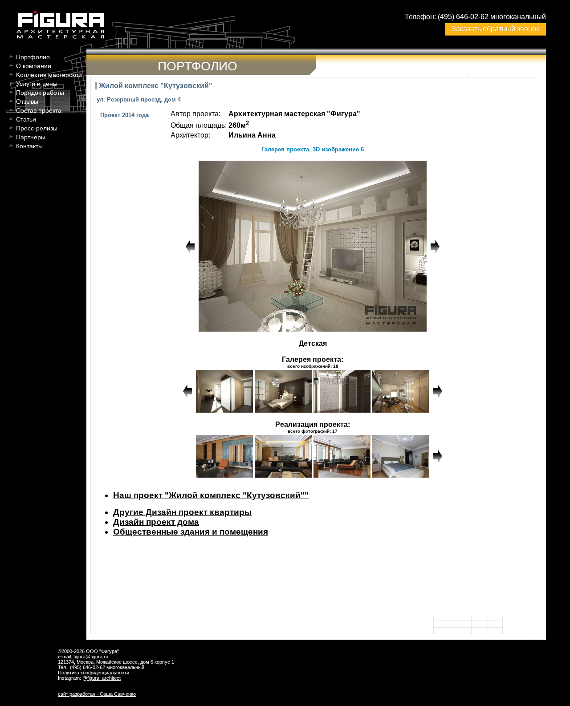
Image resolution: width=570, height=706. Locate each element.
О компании (33, 65)
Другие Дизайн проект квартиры (182, 512)
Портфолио (33, 57)
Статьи (26, 119)
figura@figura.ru (90, 656)
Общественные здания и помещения (190, 531)
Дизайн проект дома (156, 522)
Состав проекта (38, 110)
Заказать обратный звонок (495, 28)
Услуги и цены (36, 83)
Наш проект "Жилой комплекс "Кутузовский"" (211, 495)
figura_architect (104, 678)
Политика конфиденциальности (93, 672)
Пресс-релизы (36, 128)
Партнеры (30, 137)
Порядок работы (40, 92)
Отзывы (27, 101)
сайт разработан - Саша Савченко (97, 694)
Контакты (29, 146)
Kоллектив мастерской (49, 74)
